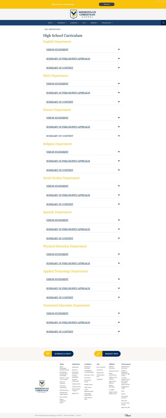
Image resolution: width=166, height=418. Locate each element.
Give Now (124, 400)
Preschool (87, 378)
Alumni (123, 394)
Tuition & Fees (76, 386)
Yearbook (99, 379)
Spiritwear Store (114, 371)
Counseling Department (88, 394)
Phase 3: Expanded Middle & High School (125, 373)
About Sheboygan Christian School (64, 368)
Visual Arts (100, 370)
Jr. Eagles (111, 389)
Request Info (111, 354)
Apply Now (75, 393)
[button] (83, 49)
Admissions (76, 364)
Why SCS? (75, 370)
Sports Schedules (112, 386)
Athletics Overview (112, 367)
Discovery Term (89, 375)
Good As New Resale (125, 403)
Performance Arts (100, 375)
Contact (78, 415)
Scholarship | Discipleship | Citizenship (64, 373)
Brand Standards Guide (63, 400)
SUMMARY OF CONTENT (59, 67)
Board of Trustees (62, 382)
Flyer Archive (63, 397)
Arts (98, 364)
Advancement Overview (125, 367)
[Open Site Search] (163, 22)
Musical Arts (100, 372)
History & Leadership (63, 386)
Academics (87, 364)
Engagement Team (125, 387)
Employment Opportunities (64, 393)
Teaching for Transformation (89, 371)
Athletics (112, 364)
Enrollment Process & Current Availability (75, 374)
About (62, 364)
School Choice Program (76, 389)
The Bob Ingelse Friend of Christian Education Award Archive (125, 381)
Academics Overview (87, 367)
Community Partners (124, 397)
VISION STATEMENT (57, 49)
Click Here (107, 4)
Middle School (88, 384)
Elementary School (87, 381)
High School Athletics (112, 382)
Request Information (75, 380)
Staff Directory (64, 390)
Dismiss (159, 1)
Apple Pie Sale (125, 407)
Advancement (126, 364)
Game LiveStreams (112, 374)
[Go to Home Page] (83, 14)
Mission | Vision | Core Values (64, 378)
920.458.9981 (70, 415)
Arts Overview (101, 367)
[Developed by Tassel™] (127, 415)
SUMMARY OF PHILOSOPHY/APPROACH (68, 58)
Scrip (122, 391)
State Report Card (88, 398)
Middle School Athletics (113, 378)
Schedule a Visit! (63, 354)
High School (87, 387)
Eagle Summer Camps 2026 (113, 392)
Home (46, 29)
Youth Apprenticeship (88, 390)
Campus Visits (76, 384)
